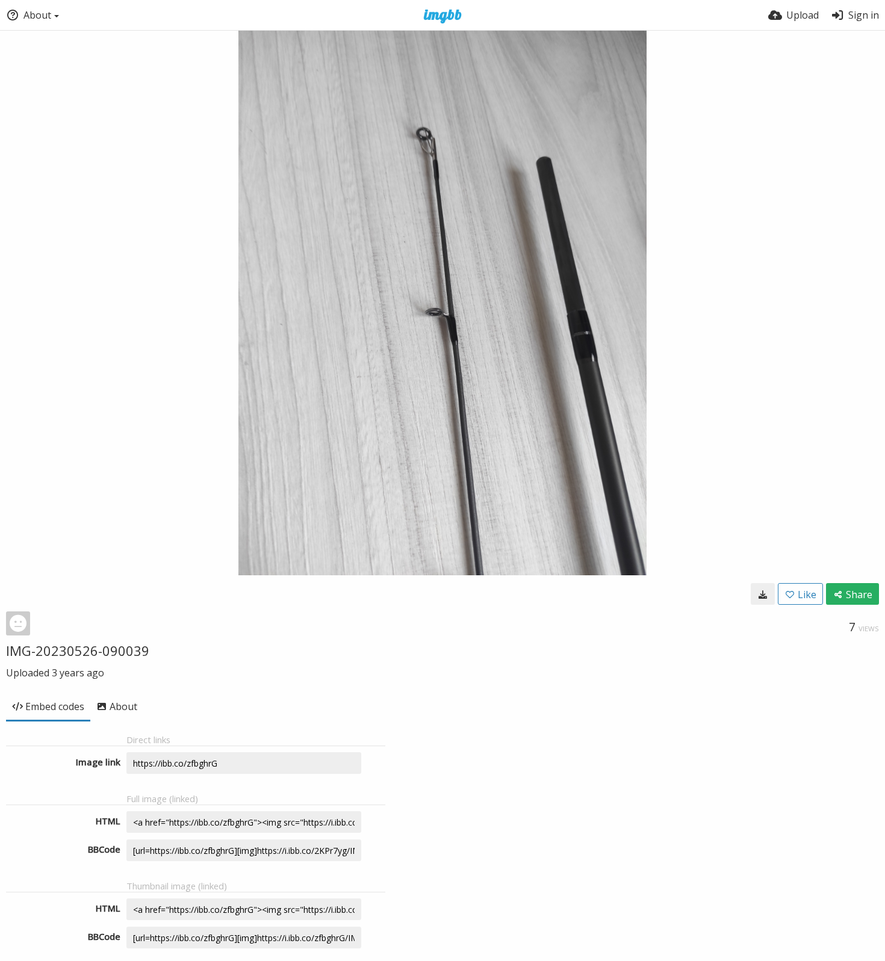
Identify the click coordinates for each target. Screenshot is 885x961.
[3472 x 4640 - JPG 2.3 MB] (763, 594)
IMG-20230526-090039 (77, 650)
